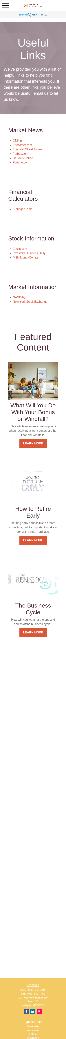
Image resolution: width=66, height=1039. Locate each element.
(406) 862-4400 (37, 989)
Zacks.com (20, 248)
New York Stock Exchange (30, 301)
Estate (33, 1033)
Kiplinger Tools (22, 209)
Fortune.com (21, 162)
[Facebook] (26, 1011)
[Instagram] (39, 1011)
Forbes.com (20, 153)
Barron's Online (23, 158)
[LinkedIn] (32, 1011)
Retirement (33, 1026)
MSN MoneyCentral (25, 257)
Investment (33, 1030)
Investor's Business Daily (29, 253)
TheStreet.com (22, 144)
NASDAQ (19, 297)
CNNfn (17, 140)
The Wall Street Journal (28, 149)
